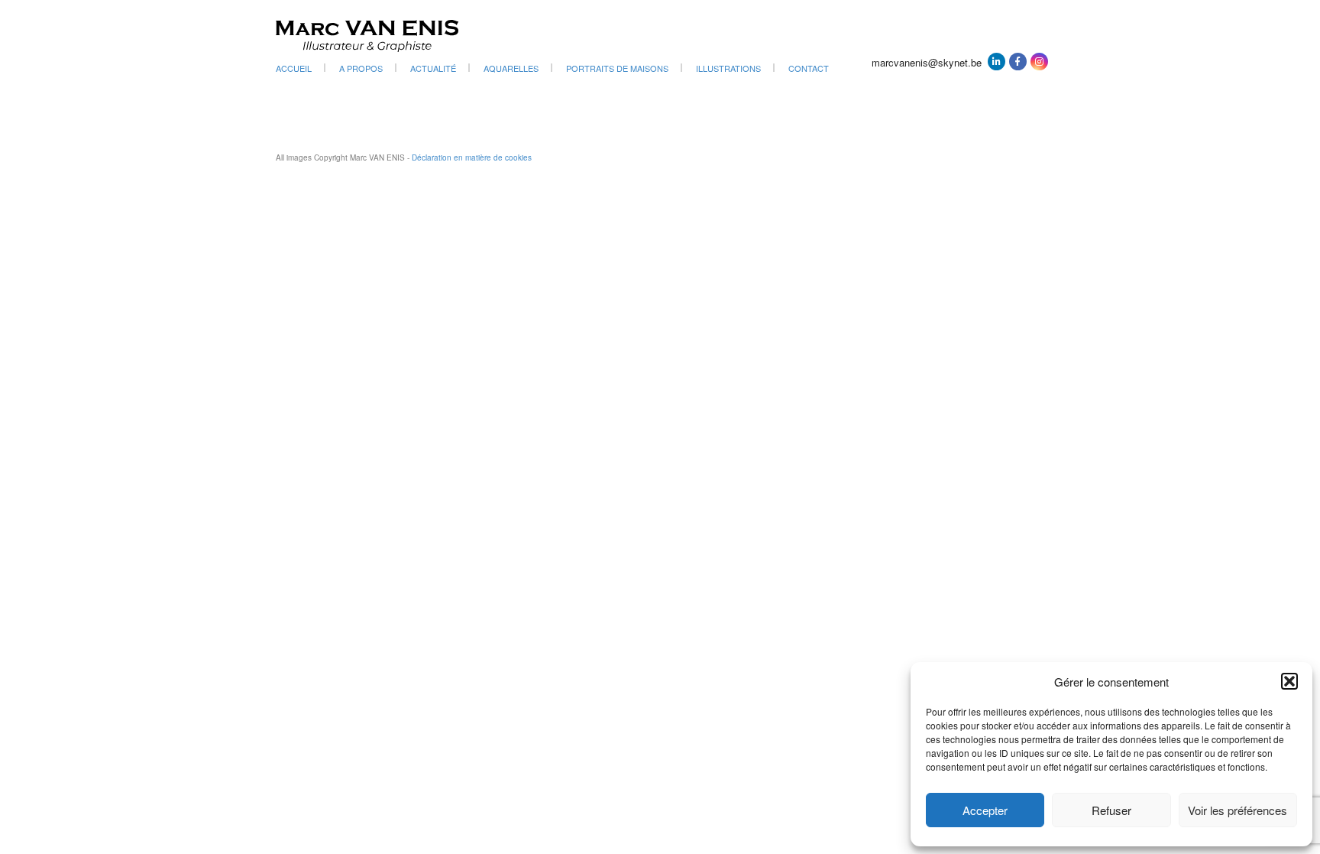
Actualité (433, 68)
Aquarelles (511, 68)
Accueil (294, 68)
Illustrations (728, 68)
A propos (361, 68)
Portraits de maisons (617, 68)
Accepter (985, 810)
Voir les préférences (1237, 810)
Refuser (1111, 810)
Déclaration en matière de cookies (472, 157)
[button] (1289, 681)
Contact (808, 68)
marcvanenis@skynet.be (927, 62)
